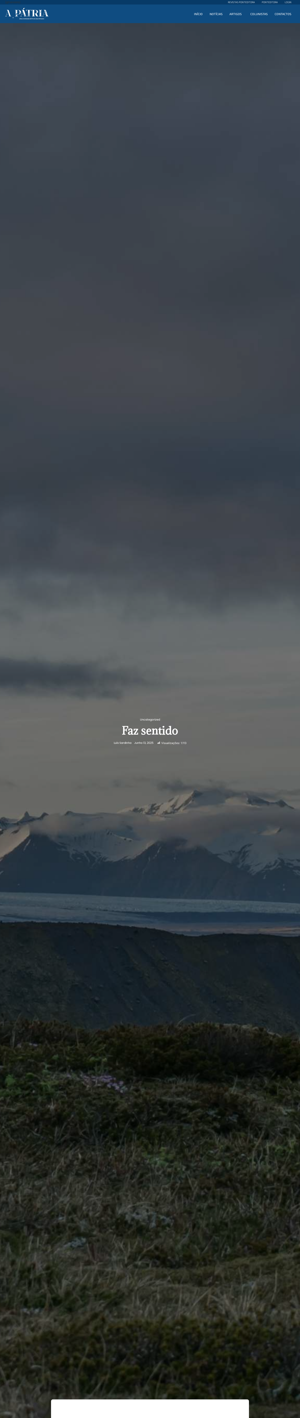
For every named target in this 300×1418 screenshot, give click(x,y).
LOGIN (288, 2)
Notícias (216, 14)
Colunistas (259, 14)
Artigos (236, 14)
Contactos (283, 14)
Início (198, 14)
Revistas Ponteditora (241, 2)
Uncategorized (150, 720)
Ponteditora (270, 2)
